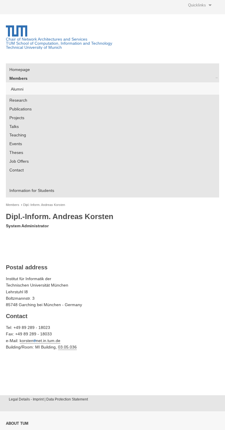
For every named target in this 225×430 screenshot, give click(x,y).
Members (18, 78)
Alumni (17, 89)
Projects (16, 117)
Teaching (17, 135)
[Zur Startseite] (16, 35)
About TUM (17, 423)
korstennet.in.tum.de (40, 340)
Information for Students (31, 190)
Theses (16, 152)
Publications (20, 109)
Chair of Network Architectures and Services (46, 39)
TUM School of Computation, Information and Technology (59, 43)
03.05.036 (67, 347)
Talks (14, 126)
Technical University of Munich (34, 47)
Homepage (19, 69)
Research (18, 100)
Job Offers (19, 161)
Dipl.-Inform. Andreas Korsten (44, 205)
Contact (16, 170)
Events (15, 143)
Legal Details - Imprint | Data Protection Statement (48, 399)
